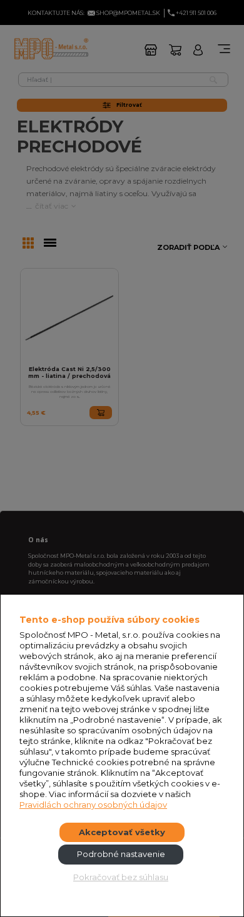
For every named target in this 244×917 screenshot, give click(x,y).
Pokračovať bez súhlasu (120, 877)
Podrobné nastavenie (121, 854)
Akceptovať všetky (122, 832)
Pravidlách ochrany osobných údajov (93, 805)
